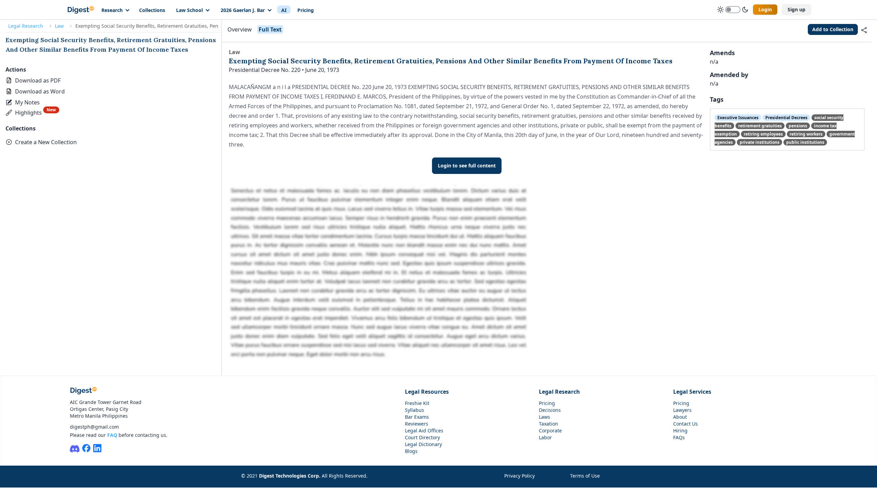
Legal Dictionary (423, 444)
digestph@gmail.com (94, 427)
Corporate (550, 430)
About (680, 417)
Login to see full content (467, 165)
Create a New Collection (46, 142)
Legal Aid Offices (424, 430)
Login (765, 9)
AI (283, 10)
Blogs (411, 451)
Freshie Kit (417, 403)
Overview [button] (239, 29)
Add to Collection (832, 29)
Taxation (548, 423)
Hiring (680, 430)
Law (59, 26)
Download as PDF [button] (38, 80)
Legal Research (25, 26)
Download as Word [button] (40, 91)
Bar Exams (417, 417)
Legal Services (692, 391)
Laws (544, 417)
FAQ (112, 435)
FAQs (679, 437)
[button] (23, 102)
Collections (152, 10)
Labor (545, 437)
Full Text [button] (270, 29)
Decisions (550, 410)
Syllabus (414, 410)
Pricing (305, 10)
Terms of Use (585, 475)
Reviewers (416, 423)
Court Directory (422, 437)
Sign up (796, 9)
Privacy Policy (519, 475)
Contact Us (685, 423)
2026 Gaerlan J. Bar (243, 10)
